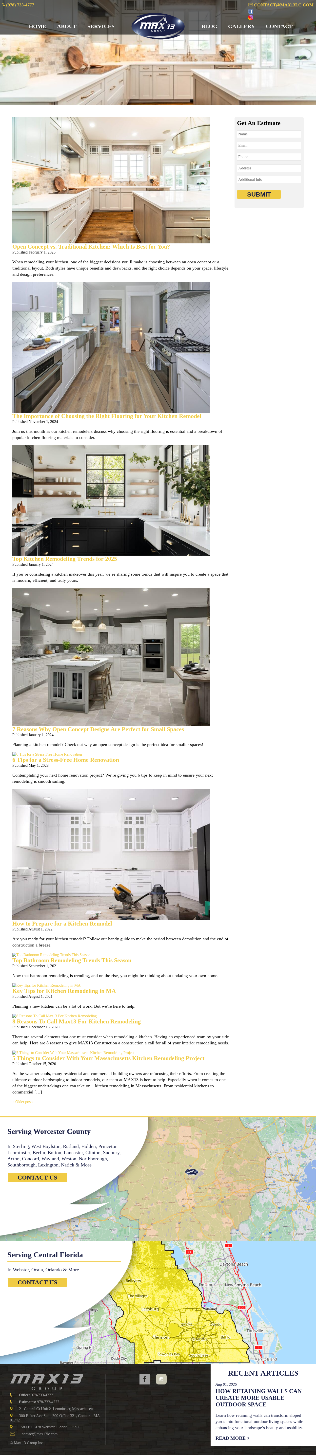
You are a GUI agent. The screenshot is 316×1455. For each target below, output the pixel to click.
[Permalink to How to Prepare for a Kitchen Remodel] (111, 919)
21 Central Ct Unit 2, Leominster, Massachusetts (56, 1409)
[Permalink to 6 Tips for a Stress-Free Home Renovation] (47, 754)
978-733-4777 (36, 1395)
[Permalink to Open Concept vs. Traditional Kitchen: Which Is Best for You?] (111, 242)
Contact (279, 26)
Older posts (22, 1102)
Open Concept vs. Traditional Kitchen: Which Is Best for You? (91, 246)
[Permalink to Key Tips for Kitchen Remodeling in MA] (46, 985)
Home (37, 26)
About (67, 26)
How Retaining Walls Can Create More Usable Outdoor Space (259, 1398)
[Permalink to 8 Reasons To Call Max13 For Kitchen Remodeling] (54, 1016)
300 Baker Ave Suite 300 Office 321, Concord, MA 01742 (55, 1418)
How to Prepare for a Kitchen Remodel (62, 923)
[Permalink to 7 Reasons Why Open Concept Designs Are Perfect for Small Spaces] (111, 725)
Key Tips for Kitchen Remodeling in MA (64, 991)
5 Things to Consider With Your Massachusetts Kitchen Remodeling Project (108, 1058)
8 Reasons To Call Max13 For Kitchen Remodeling (76, 1021)
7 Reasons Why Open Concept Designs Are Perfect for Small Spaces (98, 729)
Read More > (233, 1438)
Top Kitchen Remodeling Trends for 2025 (64, 559)
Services (101, 26)
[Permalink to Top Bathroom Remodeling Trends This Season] (51, 955)
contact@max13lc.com (283, 4)
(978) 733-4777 (19, 4)
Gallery (241, 26)
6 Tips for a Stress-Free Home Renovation (65, 760)
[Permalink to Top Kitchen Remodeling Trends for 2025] (111, 554)
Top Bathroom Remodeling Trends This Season (71, 960)
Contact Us (37, 1177)
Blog (209, 26)
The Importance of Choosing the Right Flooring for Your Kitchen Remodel (106, 416)
